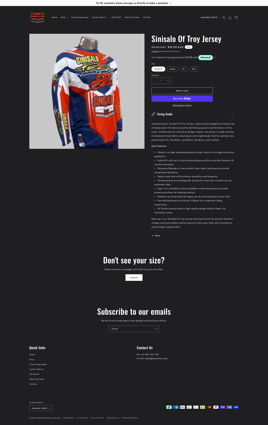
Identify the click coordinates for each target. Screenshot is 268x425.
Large (172, 69)
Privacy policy (82, 418)
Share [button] (157, 235)
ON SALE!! (34, 374)
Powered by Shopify (53, 418)
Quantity (155, 75)
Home (32, 354)
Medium (158, 69)
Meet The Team (36, 379)
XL (183, 69)
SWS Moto (40, 418)
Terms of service (97, 418)
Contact (33, 384)
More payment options (182, 105)
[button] (64, 17)
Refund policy (68, 418)
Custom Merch (36, 369)
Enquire (134, 277)
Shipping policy (113, 418)
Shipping (155, 51)
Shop (31, 359)
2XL (194, 69)
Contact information (130, 418)
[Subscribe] (156, 329)
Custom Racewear (38, 364)
